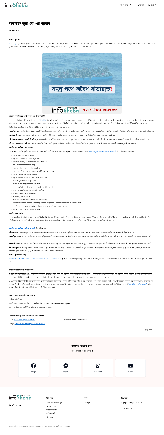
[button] (152, 5)
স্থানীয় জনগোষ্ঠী (51, 410)
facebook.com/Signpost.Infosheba (30, 323)
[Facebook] (10, 405)
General (49, 417)
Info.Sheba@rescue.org (24, 319)
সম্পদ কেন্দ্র (124, 5)
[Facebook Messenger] (13, 405)
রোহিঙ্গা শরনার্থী (50, 413)
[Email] (20, 405)
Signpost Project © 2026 (131, 403)
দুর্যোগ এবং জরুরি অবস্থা (54, 403)
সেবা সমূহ (141, 5)
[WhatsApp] (17, 405)
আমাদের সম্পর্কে (51, 406)
